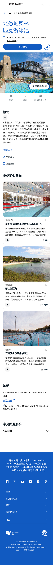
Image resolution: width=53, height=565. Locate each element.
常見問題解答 (40, 100)
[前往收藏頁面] (48, 4)
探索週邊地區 (41, 86)
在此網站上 (11, 499)
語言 (8, 519)
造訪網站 (23, 47)
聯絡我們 (10, 163)
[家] (16, 4)
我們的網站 (11, 512)
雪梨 (8, 492)
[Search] (42, 5)
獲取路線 (7, 401)
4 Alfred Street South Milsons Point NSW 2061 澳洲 (26, 39)
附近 (25, 100)
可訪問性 (7, 431)
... (10, 13)
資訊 (8, 505)
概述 (11, 100)
